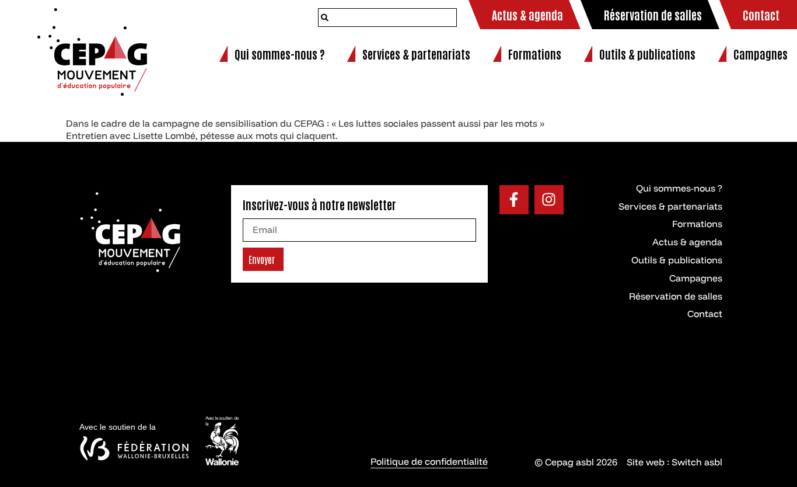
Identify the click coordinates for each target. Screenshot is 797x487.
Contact (704, 313)
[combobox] (387, 17)
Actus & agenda (687, 242)
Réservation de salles (675, 296)
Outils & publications (676, 260)
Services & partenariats (670, 206)
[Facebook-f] (514, 199)
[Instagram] (549, 199)
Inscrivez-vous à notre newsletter (319, 204)
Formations (697, 223)
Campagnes (695, 278)
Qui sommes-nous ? (679, 188)
